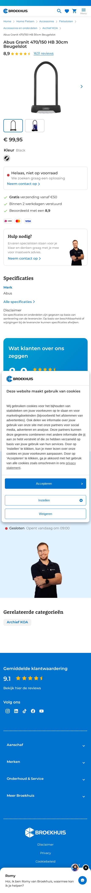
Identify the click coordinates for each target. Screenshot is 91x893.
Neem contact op (22, 184)
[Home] (27, 11)
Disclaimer (45, 844)
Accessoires (46, 21)
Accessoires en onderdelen (20, 28)
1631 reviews (44, 54)
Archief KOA (50, 28)
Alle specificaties (17, 302)
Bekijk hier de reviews (22, 688)
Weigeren (45, 514)
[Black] (6, 158)
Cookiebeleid (45, 861)
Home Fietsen (25, 21)
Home (7, 21)
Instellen (44, 500)
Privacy (45, 853)
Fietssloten (66, 21)
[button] (13, 125)
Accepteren (44, 483)
